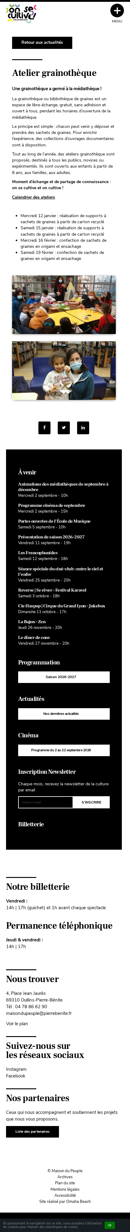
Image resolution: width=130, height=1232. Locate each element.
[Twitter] (64, 427)
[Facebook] (44, 427)
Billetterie (31, 824)
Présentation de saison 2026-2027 (51, 537)
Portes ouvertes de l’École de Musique (54, 521)
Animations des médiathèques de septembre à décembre (63, 487)
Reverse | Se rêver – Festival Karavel (52, 590)
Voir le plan (17, 1023)
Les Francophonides (37, 553)
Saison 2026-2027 (61, 676)
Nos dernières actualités (61, 713)
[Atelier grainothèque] (83, 427)
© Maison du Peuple (65, 1171)
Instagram (16, 1069)
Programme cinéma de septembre (51, 505)
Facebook (15, 1076)
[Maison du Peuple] (21, 14)
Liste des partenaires (32, 1131)
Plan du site (65, 1183)
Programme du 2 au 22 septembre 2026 (61, 750)
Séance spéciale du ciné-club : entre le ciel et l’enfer (60, 571)
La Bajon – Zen (31, 622)
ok (110, 1225)
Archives (65, 1177)
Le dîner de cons (34, 637)
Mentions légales (65, 1189)
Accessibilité (65, 1195)
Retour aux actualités (42, 42)
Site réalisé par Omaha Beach (65, 1201)
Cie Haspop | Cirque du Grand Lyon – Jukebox (61, 606)
